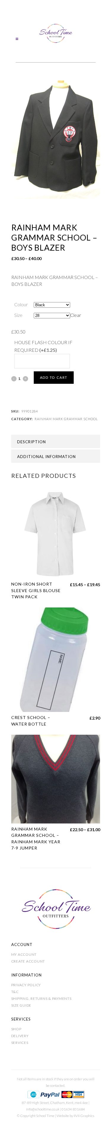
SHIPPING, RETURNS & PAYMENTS (41, 998)
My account (24, 954)
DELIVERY (20, 1036)
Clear (75, 315)
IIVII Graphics (84, 1115)
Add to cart (54, 377)
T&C (15, 991)
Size (18, 315)
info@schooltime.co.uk (42, 1109)
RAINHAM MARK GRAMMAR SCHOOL (66, 419)
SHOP (16, 1029)
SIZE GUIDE (21, 1005)
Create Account (28, 961)
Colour (21, 304)
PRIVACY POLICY (26, 985)
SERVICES (19, 1042)
